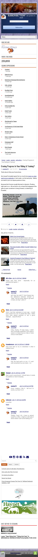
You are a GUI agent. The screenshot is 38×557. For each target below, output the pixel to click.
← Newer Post (6, 269)
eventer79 (5, 169)
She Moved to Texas (11, 121)
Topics (10, 464)
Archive (17, 464)
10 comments (23, 169)
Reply (7, 284)
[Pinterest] (17, 457)
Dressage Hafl (9, 142)
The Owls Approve (10, 152)
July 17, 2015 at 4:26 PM (19, 400)
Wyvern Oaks (8, 131)
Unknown (8, 400)
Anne (7, 310)
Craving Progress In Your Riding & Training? (18, 166)
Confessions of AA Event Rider (14, 126)
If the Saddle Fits (10, 106)
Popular (4, 464)
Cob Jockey (8, 85)
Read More (24, 242)
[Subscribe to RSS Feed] (24, 457)
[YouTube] (10, 457)
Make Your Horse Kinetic (17, 236)
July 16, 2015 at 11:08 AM (22, 344)
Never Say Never (6, 478)
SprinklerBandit (9, 95)
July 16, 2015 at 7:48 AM (19, 278)
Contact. (7, 69)
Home (3, 160)
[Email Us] (27, 457)
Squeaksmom (10, 344)
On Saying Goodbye (7, 475)
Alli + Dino (9, 278)
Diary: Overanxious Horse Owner (14, 137)
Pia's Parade (8, 147)
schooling (19, 160)
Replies (9, 288)
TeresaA (8, 373)
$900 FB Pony (9, 74)
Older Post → (32, 269)
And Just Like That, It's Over (10, 472)
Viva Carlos (8, 116)
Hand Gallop (8, 100)
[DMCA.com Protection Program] (7, 532)
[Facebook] (20, 457)
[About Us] (9, 53)
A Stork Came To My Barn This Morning (13, 468)
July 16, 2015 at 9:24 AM (16, 310)
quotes (13, 160)
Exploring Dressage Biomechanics (15, 80)
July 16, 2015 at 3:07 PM (26, 386)
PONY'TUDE (8, 111)
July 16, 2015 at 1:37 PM (18, 373)
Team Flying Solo (15, 553)
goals (8, 160)
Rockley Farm (9, 90)
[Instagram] (14, 457)
